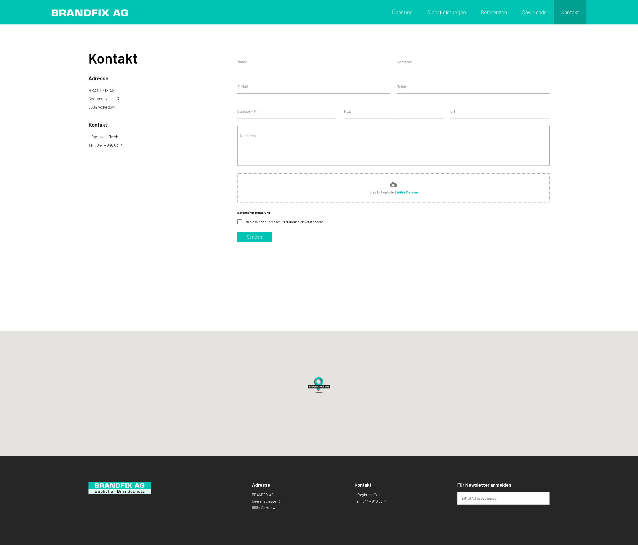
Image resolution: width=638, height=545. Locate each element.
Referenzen (494, 12)
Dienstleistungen (446, 12)
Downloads (534, 12)
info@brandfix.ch (103, 136)
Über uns (402, 12)
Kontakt (570, 12)
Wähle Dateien (407, 192)
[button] (319, 380)
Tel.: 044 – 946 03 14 (105, 144)
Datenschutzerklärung (283, 222)
